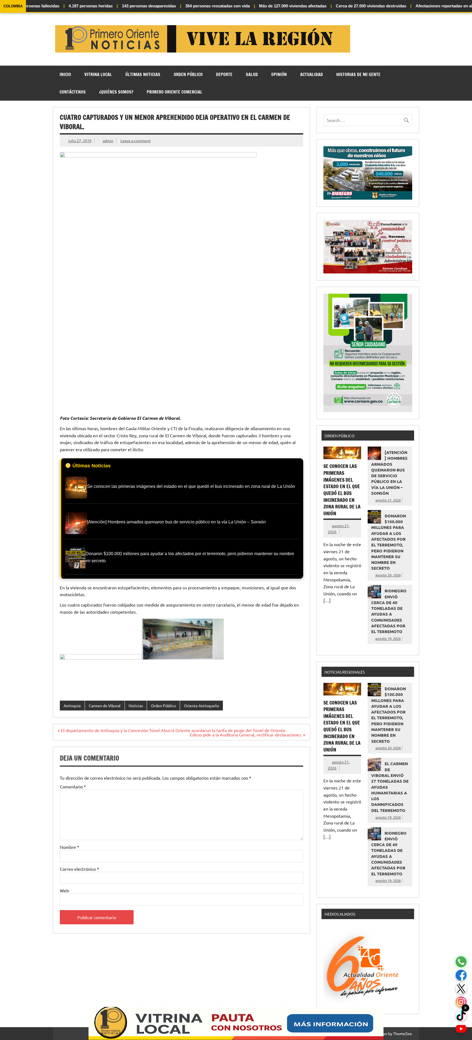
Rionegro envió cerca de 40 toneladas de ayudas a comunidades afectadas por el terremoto (388, 611)
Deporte (224, 74)
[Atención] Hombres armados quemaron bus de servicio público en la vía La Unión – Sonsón (389, 473)
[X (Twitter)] (461, 988)
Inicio (65, 74)
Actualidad (311, 74)
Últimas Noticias (142, 74)
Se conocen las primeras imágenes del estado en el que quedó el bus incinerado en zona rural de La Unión (342, 490)
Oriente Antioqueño (201, 705)
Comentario (73, 786)
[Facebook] (461, 975)
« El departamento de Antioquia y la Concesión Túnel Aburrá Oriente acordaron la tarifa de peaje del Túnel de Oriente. (172, 730)
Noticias (136, 705)
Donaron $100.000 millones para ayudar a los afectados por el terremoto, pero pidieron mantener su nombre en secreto (388, 542)
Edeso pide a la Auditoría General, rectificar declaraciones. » (247, 734)
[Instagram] (461, 1002)
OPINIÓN (279, 74)
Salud (252, 74)
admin (108, 140)
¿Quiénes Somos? (116, 92)
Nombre (69, 847)
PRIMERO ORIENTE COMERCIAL (174, 92)
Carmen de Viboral (104, 705)
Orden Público (188, 74)
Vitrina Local (98, 74)
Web (64, 890)
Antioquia (72, 705)
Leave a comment (135, 140)
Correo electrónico (79, 869)
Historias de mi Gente (358, 74)
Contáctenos (73, 92)
